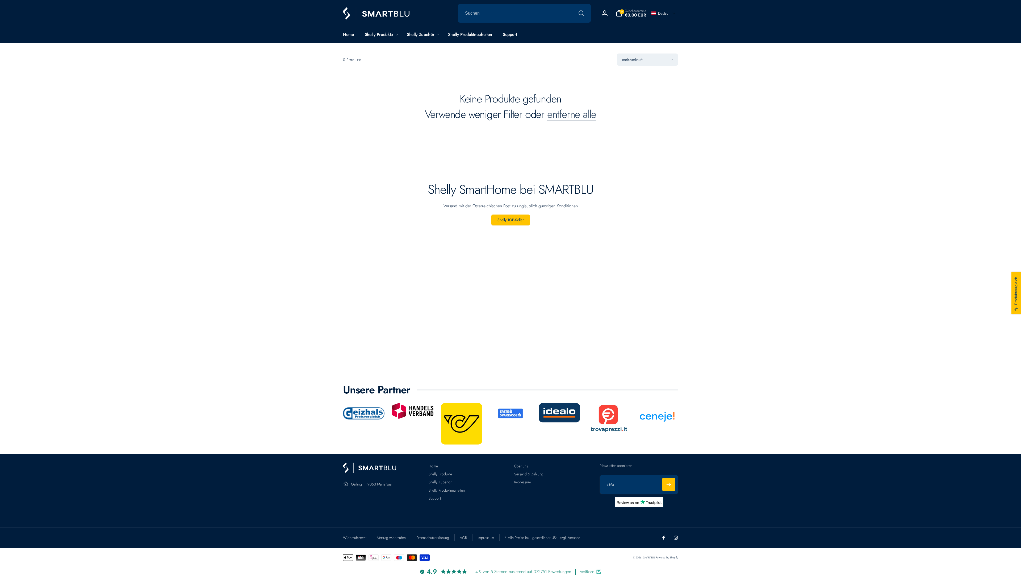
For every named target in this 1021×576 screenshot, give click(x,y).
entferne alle (571, 114)
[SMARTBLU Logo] (369, 471)
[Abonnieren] (668, 484)
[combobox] (524, 13)
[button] (631, 13)
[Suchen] (581, 13)
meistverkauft (632, 59)
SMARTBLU (649, 557)
